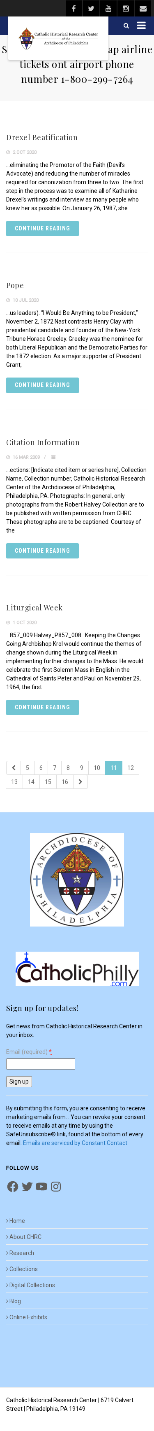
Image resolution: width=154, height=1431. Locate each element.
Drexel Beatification (42, 137)
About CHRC (25, 1237)
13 (14, 782)
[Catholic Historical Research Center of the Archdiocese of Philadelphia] (58, 38)
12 (130, 768)
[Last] (80, 782)
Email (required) (29, 1052)
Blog (15, 1301)
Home (17, 1221)
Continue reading (42, 228)
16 (65, 782)
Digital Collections (32, 1285)
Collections (23, 1269)
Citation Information (43, 442)
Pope (15, 285)
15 (48, 782)
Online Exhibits (28, 1317)
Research (21, 1253)
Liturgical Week (34, 607)
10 (97, 768)
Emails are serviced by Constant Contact (75, 1143)
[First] (13, 768)
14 (31, 782)
